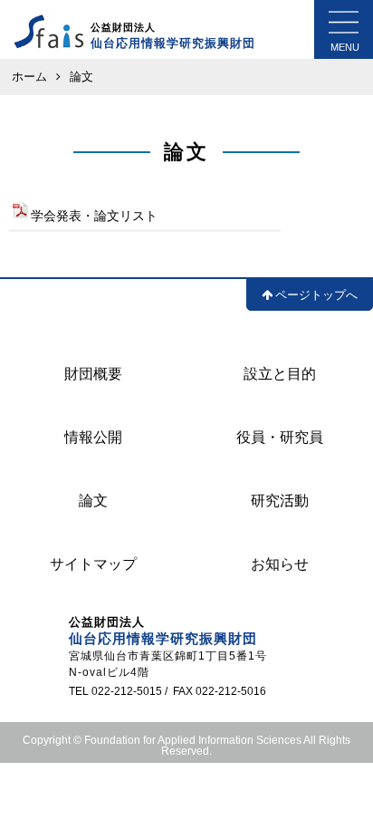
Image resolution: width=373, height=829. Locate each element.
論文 (93, 500)
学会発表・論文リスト (94, 215)
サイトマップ (93, 564)
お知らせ (280, 564)
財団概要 (93, 373)
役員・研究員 (279, 437)
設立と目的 (280, 373)
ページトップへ (316, 295)
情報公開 (93, 437)
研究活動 (280, 500)
